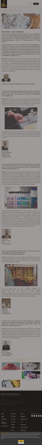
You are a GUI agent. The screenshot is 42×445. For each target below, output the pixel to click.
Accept (21, 440)
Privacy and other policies (32, 437)
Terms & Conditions (21, 437)
